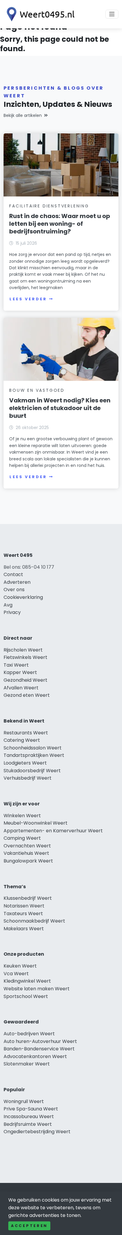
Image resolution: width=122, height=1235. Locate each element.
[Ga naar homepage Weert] (39, 14)
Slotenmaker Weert (27, 1063)
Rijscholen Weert (23, 649)
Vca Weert (16, 973)
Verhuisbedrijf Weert (28, 778)
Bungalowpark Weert (28, 860)
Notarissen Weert (24, 905)
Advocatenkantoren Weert (35, 1056)
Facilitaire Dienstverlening (49, 206)
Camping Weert (22, 838)
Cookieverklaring (23, 597)
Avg (8, 605)
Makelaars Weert (24, 928)
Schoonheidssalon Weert (33, 747)
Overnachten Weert (27, 845)
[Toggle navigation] (111, 14)
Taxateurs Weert (23, 913)
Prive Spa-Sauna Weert (31, 1108)
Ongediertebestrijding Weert (37, 1131)
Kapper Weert (20, 672)
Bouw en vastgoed (37, 390)
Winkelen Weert (22, 815)
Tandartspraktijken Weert (34, 755)
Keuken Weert (20, 965)
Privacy (12, 612)
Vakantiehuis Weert (26, 853)
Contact (13, 574)
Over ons (14, 589)
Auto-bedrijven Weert (29, 1033)
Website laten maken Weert (37, 988)
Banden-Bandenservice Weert (39, 1048)
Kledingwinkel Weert (27, 981)
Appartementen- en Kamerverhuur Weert (53, 830)
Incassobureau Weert (29, 1116)
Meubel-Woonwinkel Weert (36, 823)
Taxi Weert (16, 665)
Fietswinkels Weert (25, 657)
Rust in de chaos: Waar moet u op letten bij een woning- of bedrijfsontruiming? (59, 224)
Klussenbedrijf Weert (28, 898)
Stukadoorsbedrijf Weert (32, 770)
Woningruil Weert (24, 1101)
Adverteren (17, 582)
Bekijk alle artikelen (23, 115)
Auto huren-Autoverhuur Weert (40, 1041)
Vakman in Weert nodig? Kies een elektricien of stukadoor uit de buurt (59, 408)
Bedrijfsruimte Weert (28, 1124)
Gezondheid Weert (25, 680)
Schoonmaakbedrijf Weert (34, 921)
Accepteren (29, 1225)
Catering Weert (22, 740)
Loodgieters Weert (25, 763)
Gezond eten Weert (27, 695)
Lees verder (28, 299)
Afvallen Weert (21, 687)
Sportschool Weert (26, 996)
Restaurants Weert (26, 732)
